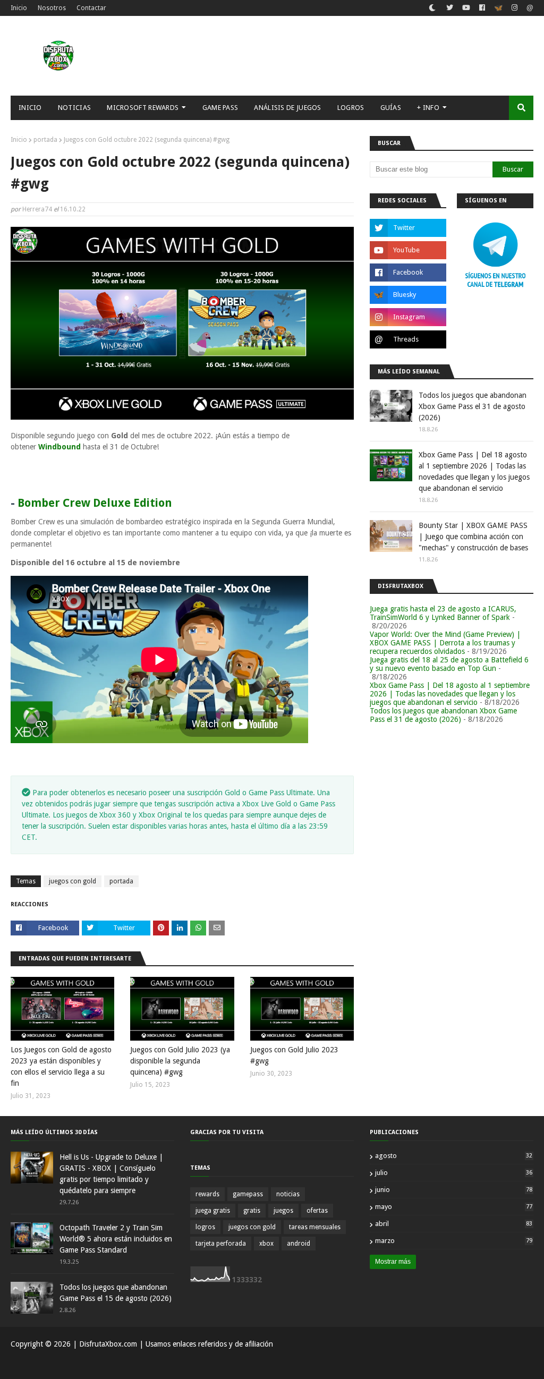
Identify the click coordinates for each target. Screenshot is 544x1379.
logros (205, 1227)
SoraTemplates (66, 1364)
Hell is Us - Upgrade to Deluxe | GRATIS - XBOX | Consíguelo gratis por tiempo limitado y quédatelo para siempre (111, 1174)
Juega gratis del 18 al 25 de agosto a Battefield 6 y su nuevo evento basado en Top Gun (449, 664)
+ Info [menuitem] (428, 108)
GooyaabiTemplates (167, 1364)
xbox (266, 1243)
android (298, 1243)
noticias (288, 1194)
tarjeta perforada (221, 1243)
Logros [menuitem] (350, 108)
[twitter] (450, 8)
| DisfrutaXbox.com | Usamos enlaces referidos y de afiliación (172, 1344)
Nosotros (52, 8)
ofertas (317, 1210)
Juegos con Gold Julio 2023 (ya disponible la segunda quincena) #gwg (180, 1060)
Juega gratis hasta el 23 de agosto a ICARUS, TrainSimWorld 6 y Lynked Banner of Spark (443, 613)
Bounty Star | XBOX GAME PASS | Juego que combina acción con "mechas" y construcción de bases (473, 536)
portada (45, 139)
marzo (453, 1241)
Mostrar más (393, 1261)
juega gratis (213, 1210)
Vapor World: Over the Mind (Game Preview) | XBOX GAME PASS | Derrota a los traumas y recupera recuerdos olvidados (445, 643)
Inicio (19, 8)
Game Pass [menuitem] (220, 108)
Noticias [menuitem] (74, 108)
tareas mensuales (315, 1227)
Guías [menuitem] (391, 108)
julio (453, 1173)
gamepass (248, 1194)
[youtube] (466, 8)
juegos (283, 1210)
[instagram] (514, 8)
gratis (251, 1210)
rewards (207, 1194)
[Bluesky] (498, 9)
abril (453, 1224)
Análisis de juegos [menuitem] (287, 108)
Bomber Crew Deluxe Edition (95, 502)
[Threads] (528, 9)
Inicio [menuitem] (30, 108)
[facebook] (482, 8)
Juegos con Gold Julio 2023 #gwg (294, 1055)
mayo (453, 1207)
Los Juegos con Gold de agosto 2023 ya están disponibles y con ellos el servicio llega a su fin (61, 1066)
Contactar (91, 8)
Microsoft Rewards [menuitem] (142, 108)
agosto (453, 1156)
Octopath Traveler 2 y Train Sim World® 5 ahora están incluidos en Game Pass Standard (116, 1238)
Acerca (486, 1364)
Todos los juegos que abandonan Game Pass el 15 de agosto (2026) (116, 1293)
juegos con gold (72, 881)
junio (453, 1190)
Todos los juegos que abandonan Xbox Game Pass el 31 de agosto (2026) (472, 406)
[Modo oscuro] (432, 8)
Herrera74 (37, 209)
